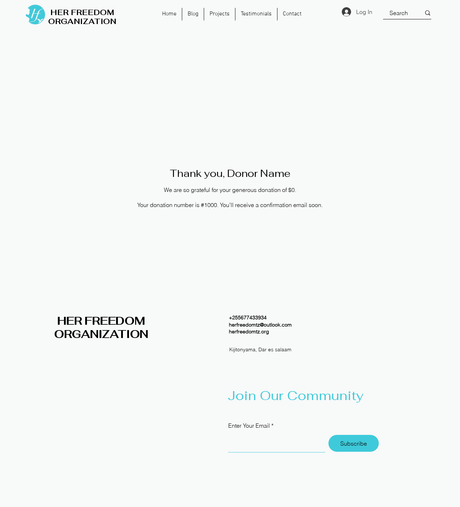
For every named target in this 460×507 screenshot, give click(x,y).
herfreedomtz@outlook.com (260, 324)
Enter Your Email (249, 425)
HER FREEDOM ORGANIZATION (101, 327)
